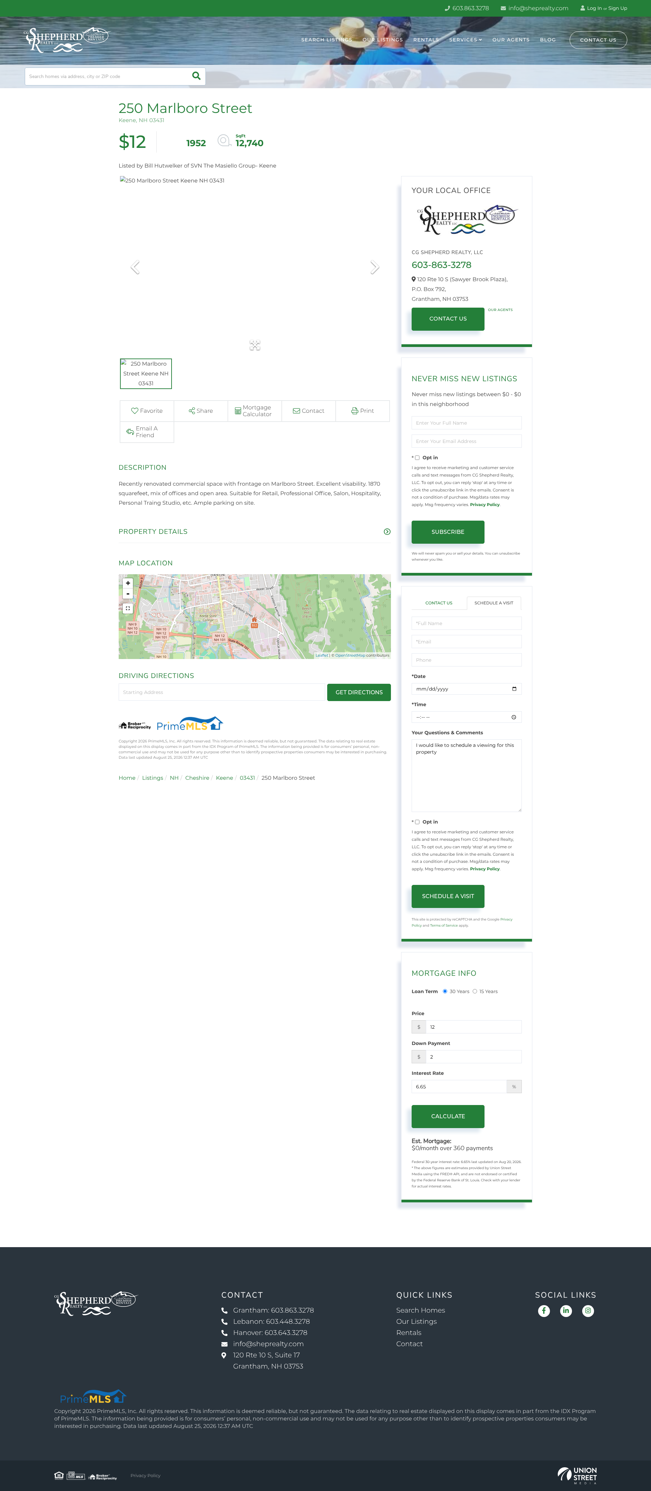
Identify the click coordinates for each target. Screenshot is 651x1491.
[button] (196, 76)
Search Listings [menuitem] (327, 40)
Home (127, 778)
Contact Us (598, 40)
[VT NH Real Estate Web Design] (577, 1475)
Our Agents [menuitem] (511, 40)
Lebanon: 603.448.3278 (271, 1322)
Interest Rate (428, 1073)
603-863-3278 (441, 264)
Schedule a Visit (494, 603)
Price (418, 1013)
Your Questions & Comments (447, 733)
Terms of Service (444, 925)
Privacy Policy (484, 504)
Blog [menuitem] (548, 40)
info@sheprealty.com (538, 8)
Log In (594, 8)
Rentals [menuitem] (426, 40)
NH (174, 778)
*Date (419, 676)
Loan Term (425, 991)
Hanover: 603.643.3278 (270, 1333)
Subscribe (448, 532)
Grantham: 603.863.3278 (273, 1310)
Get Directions (359, 692)
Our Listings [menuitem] (383, 40)
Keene (224, 778)
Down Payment (431, 1043)
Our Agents (500, 310)
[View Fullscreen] (128, 608)
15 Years (488, 991)
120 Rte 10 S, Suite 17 (268, 1361)
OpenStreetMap (350, 655)
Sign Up (617, 8)
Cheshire (197, 778)
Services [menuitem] (463, 40)
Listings (152, 778)
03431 (247, 778)
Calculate (448, 1116)
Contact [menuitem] (409, 1344)
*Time (419, 704)
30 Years (459, 991)
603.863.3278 (470, 8)
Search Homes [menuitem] (420, 1310)
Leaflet (322, 655)
